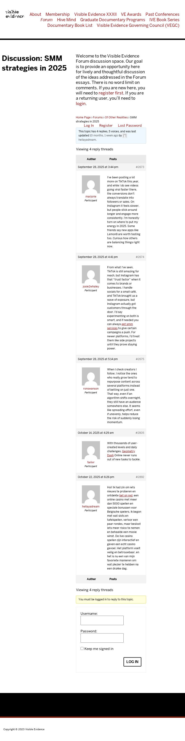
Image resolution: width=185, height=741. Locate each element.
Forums (98, 117)
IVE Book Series (164, 19)
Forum (47, 19)
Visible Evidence (15, 14)
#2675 (140, 359)
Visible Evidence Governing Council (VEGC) (138, 25)
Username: (89, 614)
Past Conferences (162, 14)
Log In (89, 125)
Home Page (83, 117)
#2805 (140, 433)
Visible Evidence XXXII (95, 14)
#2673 (140, 167)
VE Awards (131, 14)
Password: (89, 631)
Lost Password (130, 125)
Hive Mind (66, 19)
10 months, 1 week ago (104, 135)
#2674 (140, 257)
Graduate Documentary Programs (112, 19)
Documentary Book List (69, 25)
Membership (58, 14)
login (81, 103)
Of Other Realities (116, 117)
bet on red (125, 495)
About (35, 14)
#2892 (140, 477)
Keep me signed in (98, 649)
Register (106, 125)
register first (111, 93)
